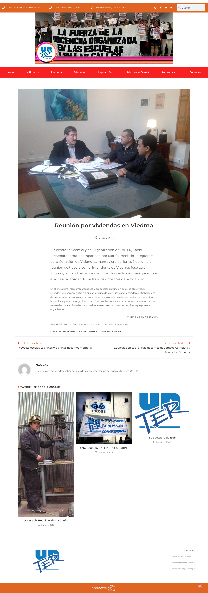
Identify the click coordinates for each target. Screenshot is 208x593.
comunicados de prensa (100, 331)
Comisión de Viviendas (74, 331)
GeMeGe (42, 365)
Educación (80, 72)
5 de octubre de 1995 (162, 437)
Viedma (117, 331)
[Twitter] (171, 7)
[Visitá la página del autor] (24, 369)
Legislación (105, 72)
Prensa (55, 72)
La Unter (31, 72)
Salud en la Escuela (138, 72)
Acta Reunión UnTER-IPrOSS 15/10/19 (104, 448)
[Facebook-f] (160, 7)
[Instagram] (155, 7)
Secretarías (168, 72)
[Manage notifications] (200, 585)
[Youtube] (166, 7)
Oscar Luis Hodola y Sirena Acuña (46, 520)
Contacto (195, 72)
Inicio (10, 72)
